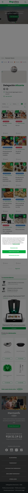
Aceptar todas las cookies (14, 251)
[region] (14, 246)
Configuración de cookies (14, 255)
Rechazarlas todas (14, 247)
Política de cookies (16, 244)
